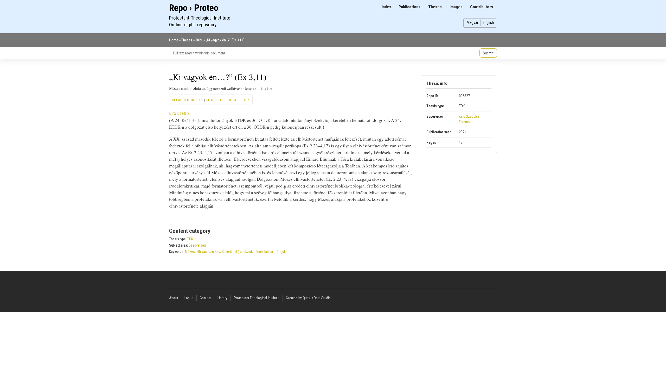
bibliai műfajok (275, 251)
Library (222, 298)
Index (386, 6)
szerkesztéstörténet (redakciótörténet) (235, 251)
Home (173, 40)
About (173, 298)
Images (456, 6)
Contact (205, 298)
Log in (188, 298)
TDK (190, 239)
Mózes (190, 251)
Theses (435, 6)
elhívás (201, 251)
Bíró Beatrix (179, 113)
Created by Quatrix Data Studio (308, 298)
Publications (409, 6)
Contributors (481, 6)
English (488, 22)
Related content (187, 100)
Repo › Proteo (193, 8)
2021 (199, 40)
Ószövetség (197, 245)
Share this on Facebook (228, 100)
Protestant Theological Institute (256, 298)
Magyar (472, 22)
